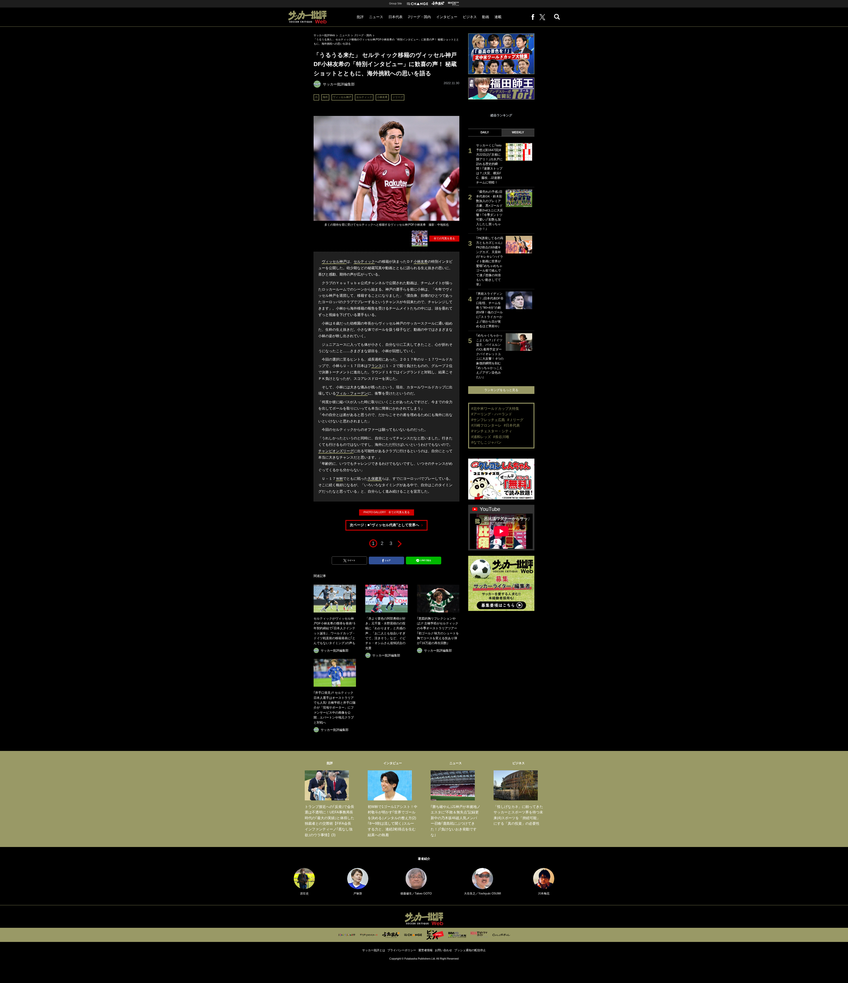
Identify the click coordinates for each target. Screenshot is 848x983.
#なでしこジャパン (486, 442)
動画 (485, 17)
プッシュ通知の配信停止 (470, 950)
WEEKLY (518, 132)
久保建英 (375, 478)
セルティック (364, 97)
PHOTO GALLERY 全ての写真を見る (386, 512)
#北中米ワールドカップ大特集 (495, 408)
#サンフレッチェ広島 (488, 420)
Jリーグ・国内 (419, 17)
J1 (316, 97)
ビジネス (470, 17)
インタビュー (446, 17)
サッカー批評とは (373, 950)
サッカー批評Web (324, 35)
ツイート (351, 560)
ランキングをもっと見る (501, 390)
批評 (360, 17)
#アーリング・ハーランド (491, 414)
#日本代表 (512, 425)
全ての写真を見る (444, 238)
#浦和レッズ (481, 437)
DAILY (485, 132)
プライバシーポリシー (401, 950)
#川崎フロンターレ (486, 425)
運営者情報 (425, 950)
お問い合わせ (443, 950)
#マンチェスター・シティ (491, 431)
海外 (325, 97)
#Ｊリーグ (515, 420)
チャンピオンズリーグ (336, 451)
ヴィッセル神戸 (342, 97)
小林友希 (382, 97)
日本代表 (395, 17)
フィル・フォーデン (352, 393)
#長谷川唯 (501, 437)
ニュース (376, 17)
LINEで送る (425, 560)
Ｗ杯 (339, 478)
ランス (376, 366)
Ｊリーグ (397, 97)
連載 (498, 17)
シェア (388, 560)
